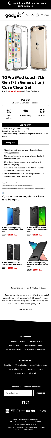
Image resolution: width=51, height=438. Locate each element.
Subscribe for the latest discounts (25, 387)
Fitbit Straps (20, 373)
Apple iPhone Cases (16, 369)
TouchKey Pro (21, 365)
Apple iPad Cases (35, 369)
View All (32, 373)
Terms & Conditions (14, 349)
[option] (25, 299)
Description (10, 142)
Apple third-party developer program (23, 185)
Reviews (13, 341)
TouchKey (8, 365)
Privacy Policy (36, 341)
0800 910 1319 (18, 419)
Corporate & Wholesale (35, 349)
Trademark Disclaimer (33, 345)
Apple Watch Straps (38, 365)
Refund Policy (15, 345)
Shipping (23, 341)
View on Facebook (25, 309)
